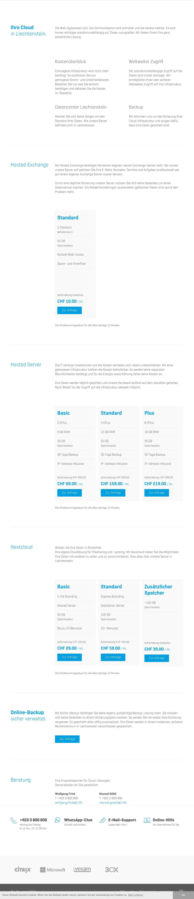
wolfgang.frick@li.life (68, 802)
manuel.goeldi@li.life (113, 802)
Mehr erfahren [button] (135, 895)
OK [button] (183, 895)
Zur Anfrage (69, 310)
